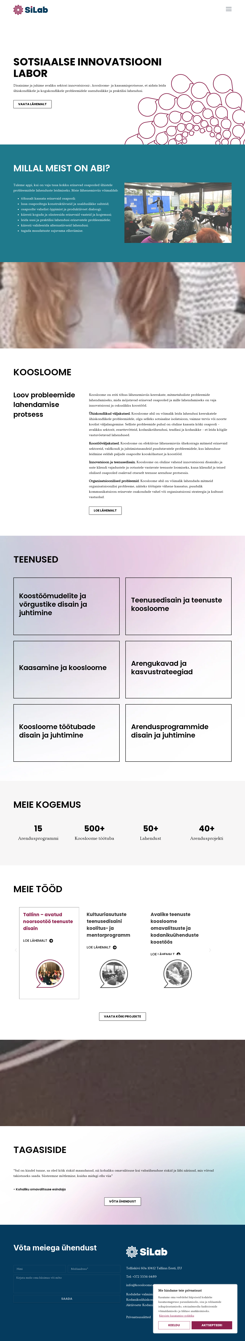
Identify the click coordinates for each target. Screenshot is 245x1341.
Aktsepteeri (212, 1325)
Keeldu (174, 1325)
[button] (15, 950)
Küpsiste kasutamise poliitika (176, 1315)
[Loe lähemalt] (51, 948)
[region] (195, 1308)
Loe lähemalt (35, 947)
